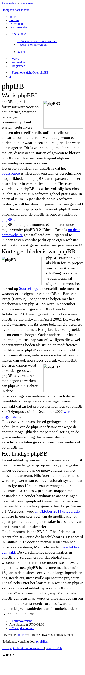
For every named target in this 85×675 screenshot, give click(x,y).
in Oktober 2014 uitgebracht (57, 511)
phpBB (14, 16)
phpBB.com (11, 219)
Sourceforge (29, 288)
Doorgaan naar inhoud (16, 10)
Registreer (26, 3)
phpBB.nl (42, 641)
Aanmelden (9, 3)
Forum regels (54, 648)
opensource (11, 173)
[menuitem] (37, 41)
